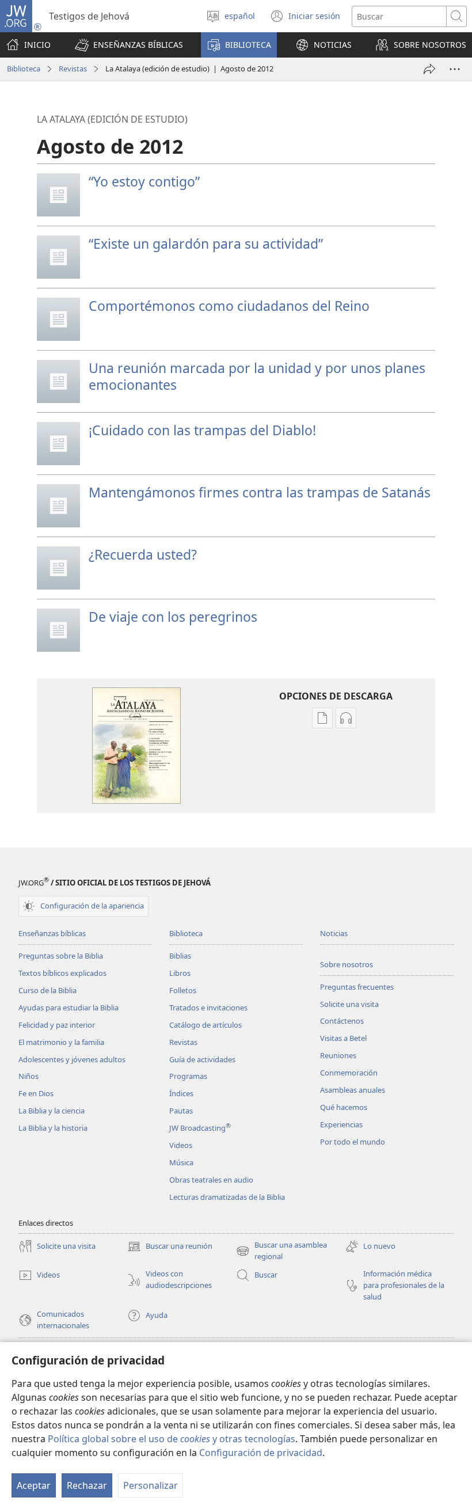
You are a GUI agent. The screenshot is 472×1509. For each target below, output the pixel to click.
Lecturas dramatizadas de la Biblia (227, 1197)
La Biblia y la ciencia (51, 1110)
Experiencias (341, 1124)
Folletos (182, 990)
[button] (129, 45)
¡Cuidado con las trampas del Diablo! (202, 430)
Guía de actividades (202, 1059)
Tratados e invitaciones (208, 1007)
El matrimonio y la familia (61, 1042)
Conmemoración (349, 1072)
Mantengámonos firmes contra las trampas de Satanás (260, 492)
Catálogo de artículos (205, 1025)
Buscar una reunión (169, 1247)
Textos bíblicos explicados (62, 973)
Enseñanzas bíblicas (52, 933)
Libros (180, 973)
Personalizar (150, 1485)
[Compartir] (429, 69)
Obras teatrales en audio (211, 1179)
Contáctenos (342, 1021)
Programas (188, 1076)
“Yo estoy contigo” (144, 181)
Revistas (73, 68)
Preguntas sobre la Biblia (60, 956)
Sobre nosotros (346, 964)
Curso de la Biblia (47, 990)
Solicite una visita (349, 1004)
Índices (181, 1093)
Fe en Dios (36, 1093)
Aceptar (34, 1485)
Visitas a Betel (343, 1038)
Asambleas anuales (352, 1090)
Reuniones (338, 1055)
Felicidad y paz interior (56, 1025)
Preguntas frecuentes (357, 987)
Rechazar (87, 1485)
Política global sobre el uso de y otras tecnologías (171, 1438)
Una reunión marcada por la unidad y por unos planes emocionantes (257, 376)
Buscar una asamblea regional (281, 1251)
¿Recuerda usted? (143, 554)
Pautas (181, 1110)
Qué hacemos (343, 1107)
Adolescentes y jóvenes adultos (71, 1059)
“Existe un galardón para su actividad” (206, 243)
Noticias (334, 933)
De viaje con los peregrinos (173, 616)
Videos (180, 1145)
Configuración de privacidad (260, 1452)
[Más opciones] (454, 69)
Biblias (180, 956)
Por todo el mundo (352, 1141)
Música (181, 1162)
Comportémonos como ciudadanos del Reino (229, 306)
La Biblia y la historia (52, 1128)
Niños (28, 1076)
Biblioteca (23, 68)
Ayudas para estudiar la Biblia (68, 1007)
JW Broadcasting (200, 1128)
